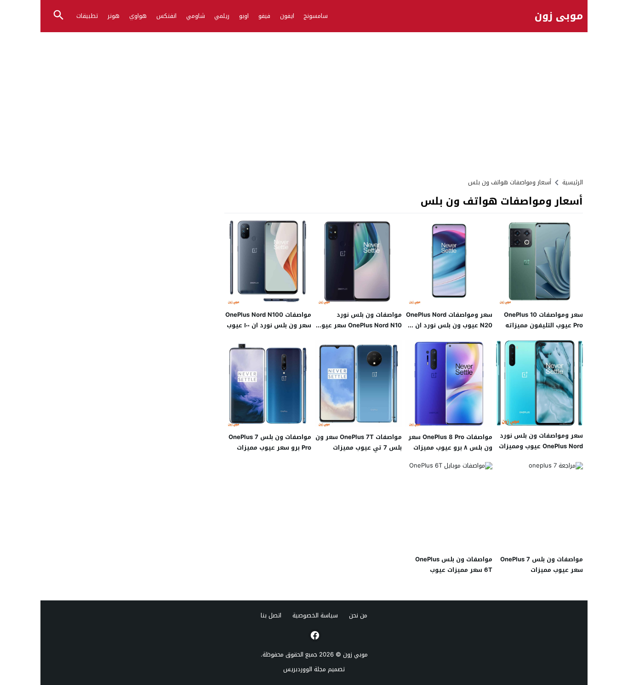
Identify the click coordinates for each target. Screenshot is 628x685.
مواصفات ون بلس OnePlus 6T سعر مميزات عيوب (453, 565)
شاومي (195, 16)
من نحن (358, 615)
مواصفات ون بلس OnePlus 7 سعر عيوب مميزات (541, 565)
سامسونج (315, 16)
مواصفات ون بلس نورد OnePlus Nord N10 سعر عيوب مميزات (359, 325)
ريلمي (221, 16)
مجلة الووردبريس (304, 669)
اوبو (244, 16)
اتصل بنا (271, 615)
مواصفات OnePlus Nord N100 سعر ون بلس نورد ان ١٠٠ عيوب (268, 320)
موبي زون (559, 16)
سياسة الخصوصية (315, 615)
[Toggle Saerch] (58, 15)
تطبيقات (87, 16)
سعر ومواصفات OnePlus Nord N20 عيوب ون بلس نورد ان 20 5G (448, 325)
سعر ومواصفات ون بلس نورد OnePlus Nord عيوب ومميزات (541, 441)
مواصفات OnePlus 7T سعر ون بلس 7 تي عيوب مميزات (358, 442)
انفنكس (166, 16)
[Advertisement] (314, 101)
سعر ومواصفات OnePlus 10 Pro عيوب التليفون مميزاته (543, 320)
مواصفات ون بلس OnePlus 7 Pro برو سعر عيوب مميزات (269, 442)
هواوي (138, 16)
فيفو (264, 16)
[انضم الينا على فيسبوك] (314, 635)
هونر (114, 16)
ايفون (287, 16)
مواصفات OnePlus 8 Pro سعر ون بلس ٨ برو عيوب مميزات (450, 442)
